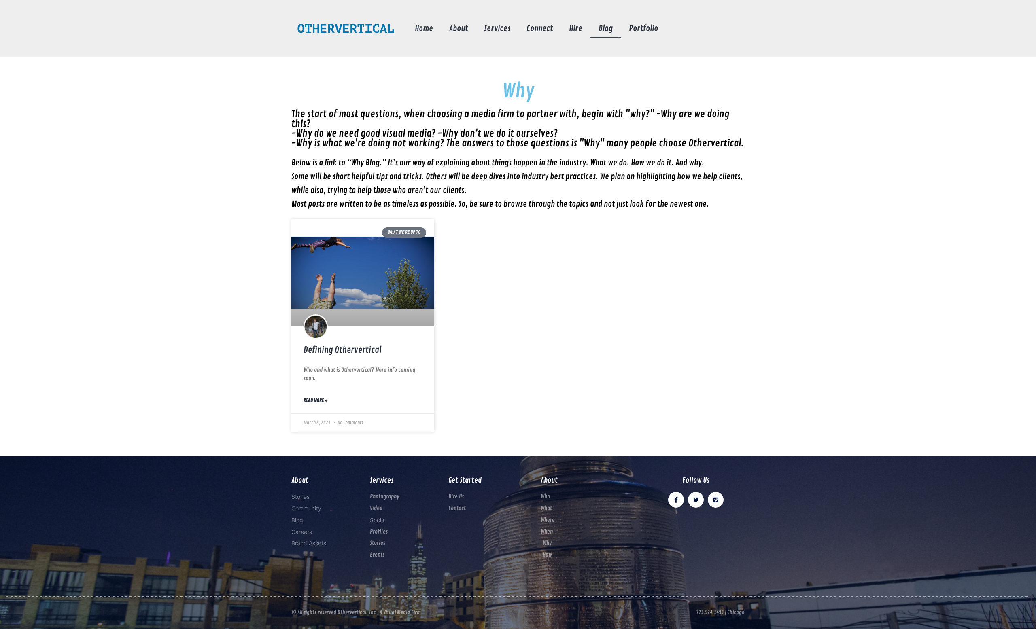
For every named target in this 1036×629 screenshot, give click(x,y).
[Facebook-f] (676, 500)
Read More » (315, 401)
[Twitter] (696, 500)
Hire (575, 28)
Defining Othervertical (343, 350)
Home (424, 28)
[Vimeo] (716, 500)
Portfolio (643, 28)
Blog (606, 28)
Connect (539, 28)
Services (497, 28)
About (458, 28)
